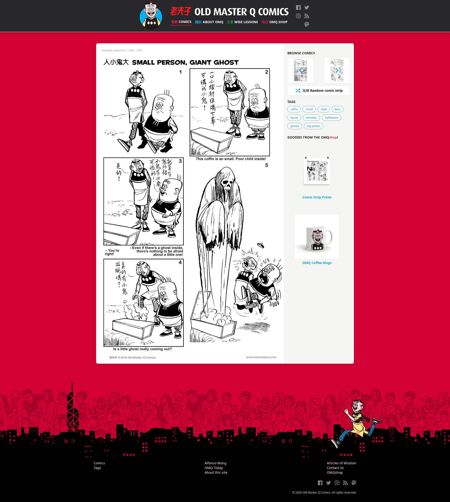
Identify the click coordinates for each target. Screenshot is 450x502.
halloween (331, 118)
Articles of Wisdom (341, 463)
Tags (97, 467)
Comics (181, 21)
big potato (313, 126)
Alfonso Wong (215, 463)
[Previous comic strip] (300, 70)
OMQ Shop (275, 22)
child (324, 109)
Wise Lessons (242, 22)
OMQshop (335, 472)
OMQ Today (214, 467)
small (309, 109)
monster (311, 118)
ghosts (294, 126)
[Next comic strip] (337, 70)
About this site (216, 472)
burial (294, 118)
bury (338, 109)
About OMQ (209, 22)
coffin (294, 109)
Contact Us (335, 467)
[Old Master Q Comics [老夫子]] (151, 16)
